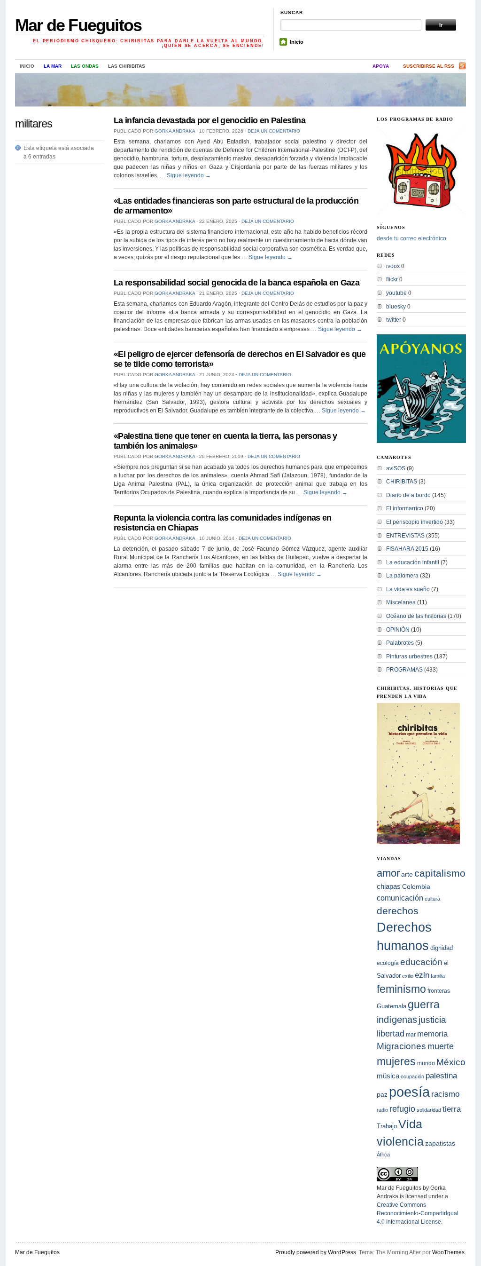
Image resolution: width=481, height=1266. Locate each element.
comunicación (400, 898)
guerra (424, 1005)
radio (382, 1110)
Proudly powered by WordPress (315, 1252)
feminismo (401, 989)
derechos (398, 910)
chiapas (389, 886)
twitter (393, 319)
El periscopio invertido (414, 522)
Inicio (296, 42)
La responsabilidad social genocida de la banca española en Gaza (236, 282)
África (383, 1154)
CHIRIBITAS (401, 481)
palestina (441, 1075)
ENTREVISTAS (405, 535)
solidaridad (429, 1110)
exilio (407, 976)
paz (382, 1094)
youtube (396, 293)
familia (438, 976)
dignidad (441, 947)
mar (411, 1034)
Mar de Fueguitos (78, 25)
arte (407, 874)
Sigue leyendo (189, 175)
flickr (392, 279)
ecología (388, 963)
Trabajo (387, 1126)
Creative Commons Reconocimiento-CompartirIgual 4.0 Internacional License (417, 1213)
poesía (409, 1092)
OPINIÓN (398, 629)
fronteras (438, 991)
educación (421, 962)
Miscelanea (401, 602)
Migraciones (401, 1046)
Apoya (380, 66)
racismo (445, 1094)
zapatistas (440, 1143)
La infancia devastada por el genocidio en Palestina (209, 120)
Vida (410, 1124)
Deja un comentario (274, 131)
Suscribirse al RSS (428, 66)
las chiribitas (126, 66)
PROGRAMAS (404, 669)
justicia (432, 1019)
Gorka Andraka (175, 131)
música (388, 1076)
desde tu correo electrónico (411, 238)
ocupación (412, 1076)
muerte (440, 1046)
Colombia (416, 886)
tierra (451, 1109)
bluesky (396, 306)
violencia (400, 1141)
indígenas (397, 1019)
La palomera (402, 575)
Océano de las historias (416, 616)
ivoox (393, 266)
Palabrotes (400, 643)
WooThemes (448, 1252)
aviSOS (395, 468)
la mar (53, 66)
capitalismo (439, 873)
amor (388, 873)
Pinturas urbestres (409, 656)
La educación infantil (412, 562)
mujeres (396, 1061)
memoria (432, 1033)
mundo (426, 1063)
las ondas (85, 66)
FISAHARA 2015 (407, 549)
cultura (432, 899)
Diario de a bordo (408, 495)
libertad (390, 1033)
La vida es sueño (408, 589)
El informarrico (404, 508)
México (450, 1062)
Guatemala (391, 1006)
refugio (402, 1109)
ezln (422, 975)
